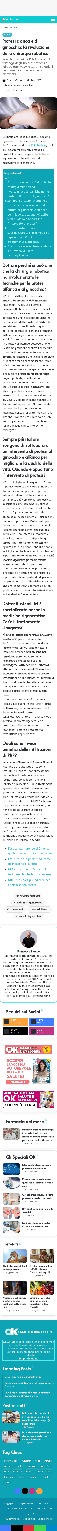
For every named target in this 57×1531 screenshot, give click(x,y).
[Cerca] (47, 20)
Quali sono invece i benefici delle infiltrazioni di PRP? (29, 249)
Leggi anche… (22, 255)
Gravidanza (9, 1477)
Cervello (18, 1466)
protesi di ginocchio (29, 916)
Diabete (39, 1472)
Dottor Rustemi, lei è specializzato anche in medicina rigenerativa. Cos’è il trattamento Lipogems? (28, 235)
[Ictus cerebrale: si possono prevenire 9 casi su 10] (11, 1169)
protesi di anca (40, 909)
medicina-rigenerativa (29, 902)
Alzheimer (26, 1461)
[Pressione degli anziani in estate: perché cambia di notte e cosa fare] (15, 1288)
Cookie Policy (45, 1518)
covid (6, 1472)
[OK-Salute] (10, 19)
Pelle (21, 1477)
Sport (45, 1477)
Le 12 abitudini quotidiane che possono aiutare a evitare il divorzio (36, 1436)
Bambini (48, 1461)
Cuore (28, 1472)
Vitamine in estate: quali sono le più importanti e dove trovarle (40, 1302)
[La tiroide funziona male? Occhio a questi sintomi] (11, 1227)
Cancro (7, 1466)
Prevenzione (33, 1477)
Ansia (37, 1461)
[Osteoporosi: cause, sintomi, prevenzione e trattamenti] (11, 1199)
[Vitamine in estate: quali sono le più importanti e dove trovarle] (42, 1288)
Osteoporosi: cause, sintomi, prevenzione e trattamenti (37, 1196)
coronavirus (31, 1466)
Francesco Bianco (14, 80)
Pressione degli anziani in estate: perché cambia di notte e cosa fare (15, 1302)
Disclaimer (29, 1518)
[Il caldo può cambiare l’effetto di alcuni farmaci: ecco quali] (42, 1256)
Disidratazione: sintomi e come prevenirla (15, 1268)
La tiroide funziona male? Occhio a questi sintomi (36, 1224)
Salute (14, 28)
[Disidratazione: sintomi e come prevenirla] (15, 1256)
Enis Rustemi (38, 145)
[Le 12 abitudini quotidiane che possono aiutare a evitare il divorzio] (11, 1437)
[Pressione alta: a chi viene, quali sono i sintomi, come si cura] (11, 1183)
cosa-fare (46, 1466)
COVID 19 (17, 1472)
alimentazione (10, 1461)
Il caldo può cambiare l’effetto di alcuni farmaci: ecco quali (41, 1269)
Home (7, 28)
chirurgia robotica (29, 895)
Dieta (49, 1472)
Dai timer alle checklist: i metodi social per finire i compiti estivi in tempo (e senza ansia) (36, 1418)
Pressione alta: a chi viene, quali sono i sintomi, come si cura (38, 1182)
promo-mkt (16, 909)
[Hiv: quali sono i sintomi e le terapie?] (11, 1213)
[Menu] (53, 20)
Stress (7, 1482)
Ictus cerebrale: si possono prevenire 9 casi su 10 (36, 1166)
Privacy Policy (12, 1518)
